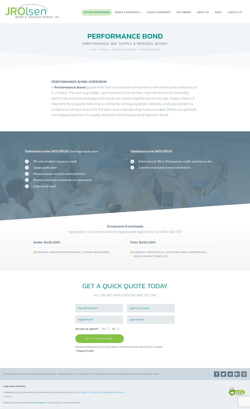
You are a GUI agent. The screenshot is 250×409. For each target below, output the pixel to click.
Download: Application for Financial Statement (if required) (72, 252)
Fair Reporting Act (114, 392)
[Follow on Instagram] (244, 374)
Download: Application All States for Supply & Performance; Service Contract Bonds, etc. (170, 254)
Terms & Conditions (91, 392)
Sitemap (7, 396)
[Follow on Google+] (237, 374)
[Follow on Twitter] (223, 374)
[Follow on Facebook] (216, 374)
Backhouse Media (35, 402)
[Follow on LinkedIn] (230, 374)
